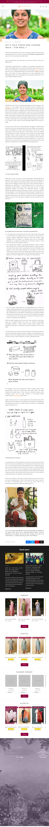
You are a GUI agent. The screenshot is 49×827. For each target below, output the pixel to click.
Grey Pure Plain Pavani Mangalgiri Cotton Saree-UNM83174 (38, 619)
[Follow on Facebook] (16, 757)
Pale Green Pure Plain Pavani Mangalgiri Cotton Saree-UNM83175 (24, 619)
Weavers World (43, 757)
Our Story (43, 749)
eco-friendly (17, 395)
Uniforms (43, 754)
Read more (8, 589)
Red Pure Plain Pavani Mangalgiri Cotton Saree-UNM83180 (11, 619)
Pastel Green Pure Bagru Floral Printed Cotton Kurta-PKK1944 (38, 657)
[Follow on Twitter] (18, 757)
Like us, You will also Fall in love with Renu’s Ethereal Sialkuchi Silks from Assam (14, 571)
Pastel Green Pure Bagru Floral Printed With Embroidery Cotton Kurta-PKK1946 (24, 657)
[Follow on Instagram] (20, 757)
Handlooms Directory (43, 755)
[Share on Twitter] (32, 542)
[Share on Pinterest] (37, 542)
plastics (37, 70)
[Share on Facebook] (28, 542)
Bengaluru (7, 107)
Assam (7, 565)
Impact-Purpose (43, 751)
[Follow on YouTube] (22, 757)
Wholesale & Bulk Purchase (43, 752)
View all (24, 626)
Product (11, 688)
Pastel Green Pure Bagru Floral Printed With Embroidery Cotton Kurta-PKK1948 (11, 657)
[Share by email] (41, 542)
